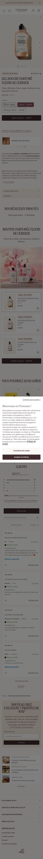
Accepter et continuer (21, 457)
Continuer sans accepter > (32, 400)
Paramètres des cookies (21, 451)
